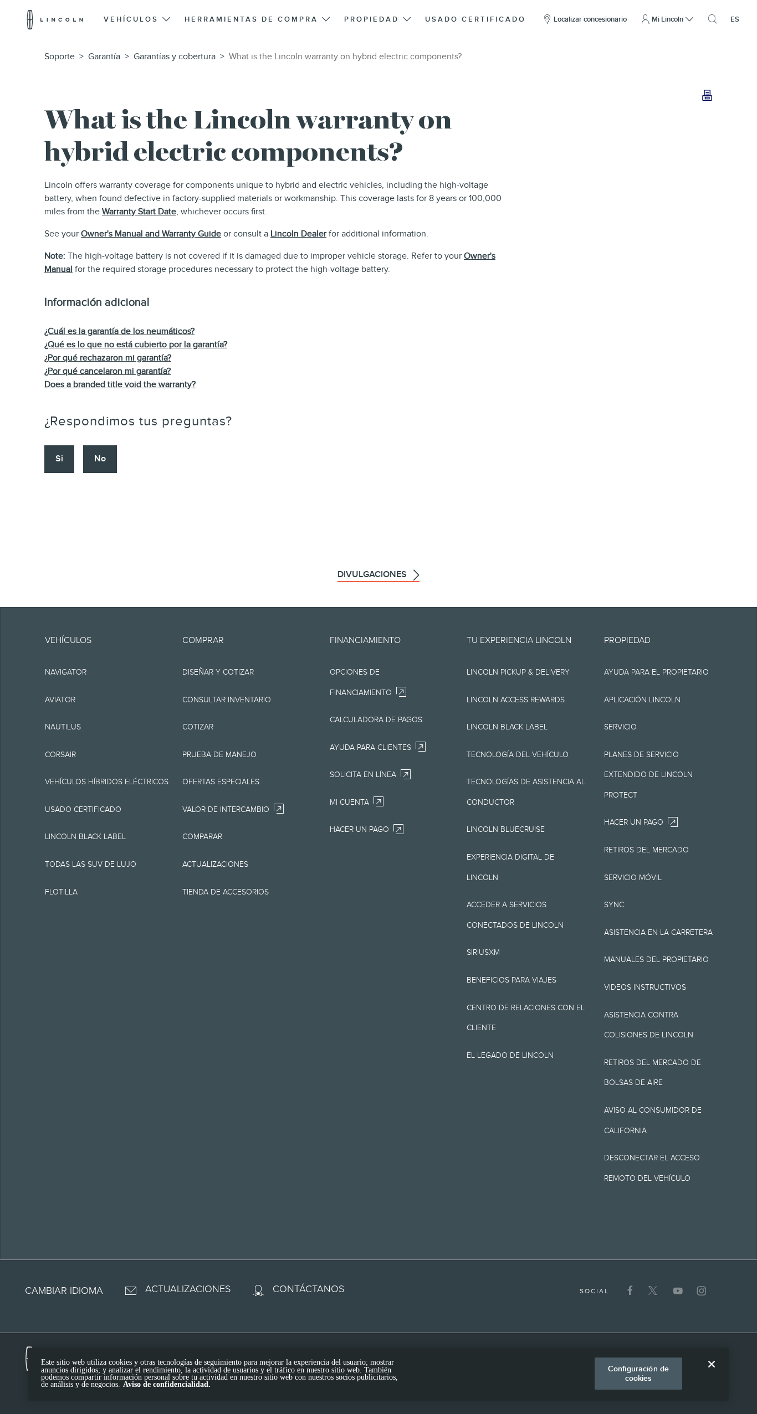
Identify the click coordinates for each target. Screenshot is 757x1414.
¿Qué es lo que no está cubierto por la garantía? (135, 344)
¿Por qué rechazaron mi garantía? (107, 358)
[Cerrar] (711, 1373)
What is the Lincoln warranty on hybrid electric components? (345, 56)
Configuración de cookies (638, 1373)
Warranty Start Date (139, 212)
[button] (137, 19)
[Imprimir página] (707, 96)
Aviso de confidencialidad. (167, 1384)
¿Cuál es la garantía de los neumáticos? (119, 331)
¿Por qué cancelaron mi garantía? (107, 371)
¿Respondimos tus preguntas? (138, 421)
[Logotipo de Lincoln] (55, 19)
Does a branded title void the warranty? (120, 384)
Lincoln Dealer (298, 234)
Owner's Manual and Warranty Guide (151, 234)
